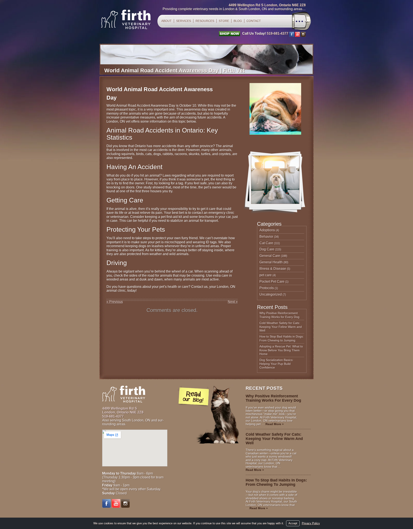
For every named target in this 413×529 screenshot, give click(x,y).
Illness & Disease (272, 268)
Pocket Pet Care (271, 281)
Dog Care (266, 249)
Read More (274, 424)
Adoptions (267, 230)
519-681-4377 (277, 33)
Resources (205, 21)
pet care (265, 275)
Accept (292, 523)
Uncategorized (270, 294)
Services (183, 21)
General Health (271, 262)
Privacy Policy (311, 523)
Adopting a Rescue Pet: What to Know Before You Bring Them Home (281, 350)
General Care (269, 256)
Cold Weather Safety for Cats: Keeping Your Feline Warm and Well (280, 326)
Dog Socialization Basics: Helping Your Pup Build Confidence (276, 363)
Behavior (266, 236)
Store (224, 21)
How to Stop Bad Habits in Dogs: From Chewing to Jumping (281, 338)
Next (233, 302)
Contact (254, 21)
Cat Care (266, 243)
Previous (114, 302)
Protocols (266, 288)
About (166, 21)
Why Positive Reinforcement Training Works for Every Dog (279, 315)
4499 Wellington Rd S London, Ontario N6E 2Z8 (267, 5)
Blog (238, 21)
